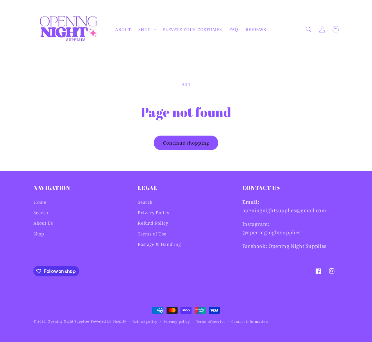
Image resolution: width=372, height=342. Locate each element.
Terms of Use (152, 234)
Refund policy (145, 321)
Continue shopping (186, 143)
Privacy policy (177, 321)
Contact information (249, 321)
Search (40, 212)
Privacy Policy (153, 212)
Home (39, 202)
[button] (147, 29)
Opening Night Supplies (69, 321)
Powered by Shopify (108, 321)
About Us (43, 223)
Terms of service (211, 321)
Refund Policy (153, 223)
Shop (38, 234)
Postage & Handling (159, 244)
